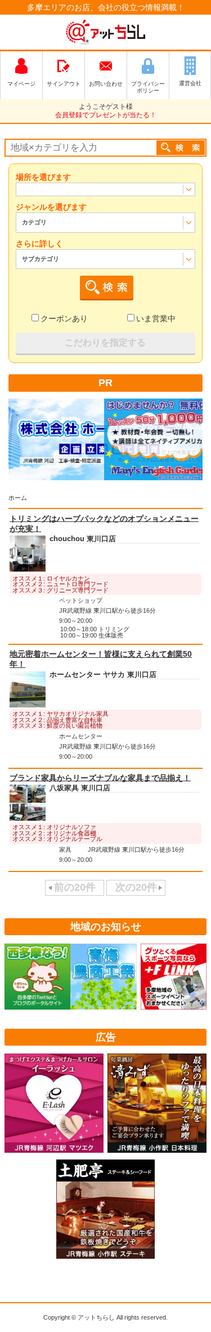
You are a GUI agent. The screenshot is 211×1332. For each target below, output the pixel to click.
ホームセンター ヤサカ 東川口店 (103, 675)
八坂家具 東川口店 (80, 789)
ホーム (17, 498)
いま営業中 (156, 318)
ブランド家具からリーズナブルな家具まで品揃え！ (100, 777)
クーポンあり (64, 318)
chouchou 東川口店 (83, 539)
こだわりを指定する (105, 342)
